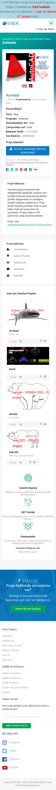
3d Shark (14, 331)
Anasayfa (7, 39)
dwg (15, 114)
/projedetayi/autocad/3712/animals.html (29, 224)
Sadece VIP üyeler (21, 256)
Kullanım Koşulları (11, 673)
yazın (34, 551)
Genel (18, 39)
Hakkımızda (8, 640)
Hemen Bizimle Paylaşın (28, 608)
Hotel (12, 369)
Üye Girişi (7, 659)
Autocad (23, 118)
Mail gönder (19, 269)
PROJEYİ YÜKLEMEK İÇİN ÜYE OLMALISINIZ (30, 151)
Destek (6, 692)
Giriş (41, 29)
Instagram (14, 742)
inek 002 (13, 452)
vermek (13, 414)
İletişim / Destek (10, 650)
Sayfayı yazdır (19, 262)
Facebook (14, 759)
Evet (32, 123)
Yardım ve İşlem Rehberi (15, 687)
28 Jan (13, 341)
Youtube (14, 767)
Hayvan (28, 39)
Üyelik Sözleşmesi (11, 678)
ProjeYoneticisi (23, 99)
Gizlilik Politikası (10, 682)
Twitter (13, 750)
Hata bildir (18, 275)
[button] (9, 69)
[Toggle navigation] (51, 23)
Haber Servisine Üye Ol (16, 725)
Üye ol (51, 29)
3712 (8, 103)
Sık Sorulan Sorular (12, 645)
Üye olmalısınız (21, 249)
